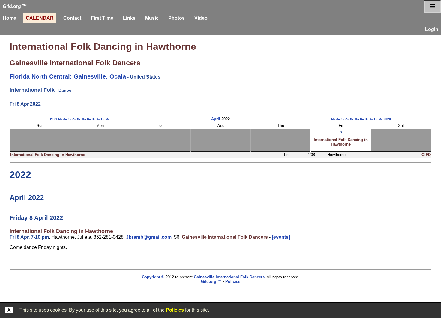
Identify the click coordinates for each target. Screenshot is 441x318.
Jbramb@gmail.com (149, 237)
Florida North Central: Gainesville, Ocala (68, 76)
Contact (72, 18)
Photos (176, 18)
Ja (98, 119)
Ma (60, 119)
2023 (387, 119)
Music (152, 18)
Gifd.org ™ (15, 6)
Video (201, 18)
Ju (65, 119)
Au (74, 119)
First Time (102, 18)
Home (9, 18)
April (215, 119)
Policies (175, 310)
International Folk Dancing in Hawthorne (103, 46)
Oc (84, 119)
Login (431, 29)
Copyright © (153, 277)
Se (79, 119)
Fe (103, 119)
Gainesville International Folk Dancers (75, 63)
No (89, 119)
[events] (281, 237)
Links (129, 18)
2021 (53, 119)
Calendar (40, 18)
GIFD (426, 154)
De (94, 119)
